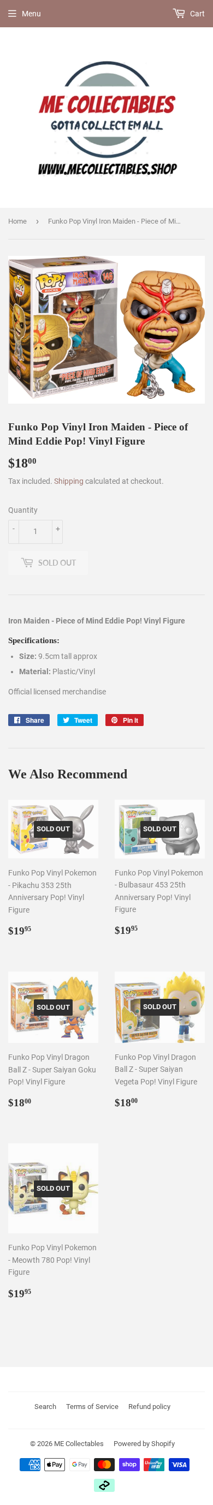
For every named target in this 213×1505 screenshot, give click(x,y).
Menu (31, 13)
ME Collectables (79, 1444)
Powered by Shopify (144, 1444)
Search (45, 1406)
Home (17, 221)
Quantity (23, 510)
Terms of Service (92, 1406)
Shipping (69, 481)
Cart (196, 13)
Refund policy (149, 1406)
